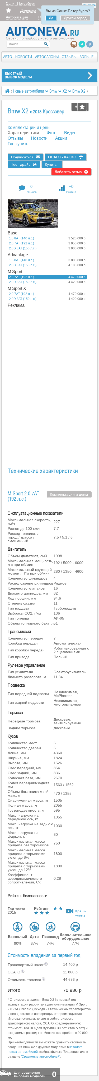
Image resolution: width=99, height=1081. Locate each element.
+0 (71, 188)
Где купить (18, 144)
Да (51, 18)
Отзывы (15, 138)
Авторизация (17, 17)
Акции (61, 138)
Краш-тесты (80, 911)
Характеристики (23, 132)
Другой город (75, 18)
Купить (50, 164)
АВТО (7, 56)
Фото (51, 132)
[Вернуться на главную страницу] (42, 35)
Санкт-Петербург (20, 3)
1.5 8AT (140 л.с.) (47, 238)
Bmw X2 (79, 91)
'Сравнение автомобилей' (40, 1056)
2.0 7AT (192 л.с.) (47, 243)
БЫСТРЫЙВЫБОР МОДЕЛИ (18, 75)
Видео (70, 132)
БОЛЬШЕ (86, 56)
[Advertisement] (38, 387)
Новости (39, 138)
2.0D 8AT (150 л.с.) (47, 248)
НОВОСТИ (23, 56)
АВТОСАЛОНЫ (47, 56)
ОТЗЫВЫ (69, 56)
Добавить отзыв (68, 172)
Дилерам (28, 10)
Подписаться (22, 157)
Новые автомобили (28, 91)
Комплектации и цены (29, 127)
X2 (65, 91)
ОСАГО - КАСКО (62, 157)
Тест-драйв (20, 164)
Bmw (53, 91)
